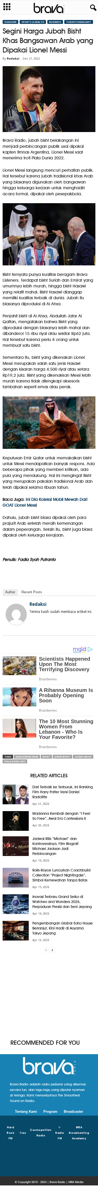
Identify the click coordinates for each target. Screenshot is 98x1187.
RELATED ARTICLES (49, 775)
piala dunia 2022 (14, 761)
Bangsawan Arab (27, 756)
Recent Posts (31, 592)
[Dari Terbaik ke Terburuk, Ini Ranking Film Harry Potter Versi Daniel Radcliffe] (16, 794)
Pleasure (10, 22)
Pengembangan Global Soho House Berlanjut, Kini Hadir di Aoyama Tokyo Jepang (62, 928)
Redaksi (13, 58)
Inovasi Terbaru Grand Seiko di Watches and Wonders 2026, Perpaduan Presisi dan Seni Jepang (62, 902)
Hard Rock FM (10, 1133)
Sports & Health (32, 22)
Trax (23, 1132)
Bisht (46, 756)
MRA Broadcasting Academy (79, 1133)
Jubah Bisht (62, 756)
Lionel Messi (83, 756)
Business (55, 22)
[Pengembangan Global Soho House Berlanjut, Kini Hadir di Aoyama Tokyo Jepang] (16, 931)
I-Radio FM (59, 1133)
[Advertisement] (49, 996)
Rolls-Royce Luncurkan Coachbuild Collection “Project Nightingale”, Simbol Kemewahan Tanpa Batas (61, 875)
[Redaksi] (16, 614)
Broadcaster (73, 1112)
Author (10, 592)
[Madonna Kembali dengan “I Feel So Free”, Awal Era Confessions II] (16, 821)
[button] (92, 8)
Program (50, 1112)
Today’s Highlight (78, 22)
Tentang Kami (26, 1112)
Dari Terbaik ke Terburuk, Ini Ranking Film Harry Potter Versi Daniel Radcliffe (62, 792)
